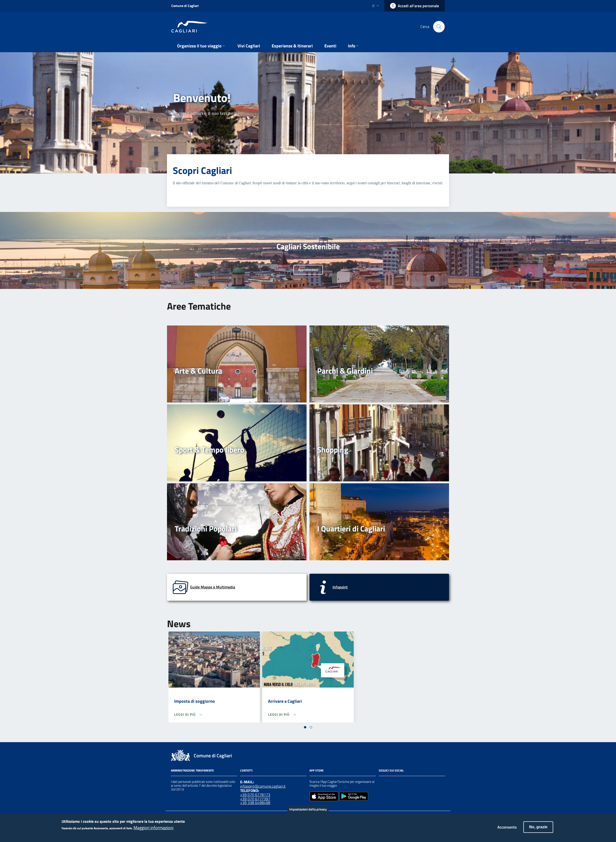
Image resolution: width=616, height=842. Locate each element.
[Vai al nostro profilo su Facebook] (382, 782)
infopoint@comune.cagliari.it (263, 786)
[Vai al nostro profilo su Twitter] (399, 782)
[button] (305, 727)
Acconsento (507, 827)
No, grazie (538, 827)
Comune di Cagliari (185, 5)
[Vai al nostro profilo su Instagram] (390, 782)
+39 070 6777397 (255, 799)
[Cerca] (439, 26)
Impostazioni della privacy (308, 809)
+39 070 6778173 (255, 794)
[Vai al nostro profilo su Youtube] (408, 782)
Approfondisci (308, 269)
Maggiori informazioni (153, 827)
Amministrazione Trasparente (192, 770)
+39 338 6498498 (255, 802)
